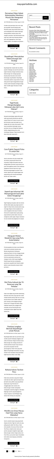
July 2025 (31, 79)
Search (30, 15)
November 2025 (32, 74)
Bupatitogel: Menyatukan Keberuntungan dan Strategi (14, 59)
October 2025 (32, 75)
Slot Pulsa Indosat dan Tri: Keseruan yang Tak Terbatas (14, 284)
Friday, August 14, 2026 (19, 333)
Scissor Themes (22, 456)
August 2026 (32, 63)
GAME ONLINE (14, 10)
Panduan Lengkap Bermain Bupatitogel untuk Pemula (14, 329)
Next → (19, 451)
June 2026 (31, 66)
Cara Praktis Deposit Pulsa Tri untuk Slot (38, 37)
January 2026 (32, 71)
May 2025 (31, 81)
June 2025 (31, 80)
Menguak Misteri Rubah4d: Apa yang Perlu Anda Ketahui (14, 238)
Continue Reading (13, 45)
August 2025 (32, 77)
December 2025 (32, 73)
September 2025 (33, 76)
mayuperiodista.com (27, 4)
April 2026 (31, 68)
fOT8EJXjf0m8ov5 (9, 22)
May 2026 (31, 67)
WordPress (37, 456)
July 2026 (31, 64)
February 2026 (32, 70)
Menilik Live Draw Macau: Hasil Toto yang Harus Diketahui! (14, 413)
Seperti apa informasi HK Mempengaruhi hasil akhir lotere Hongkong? (14, 194)
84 (15, 451)
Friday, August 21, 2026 (19, 22)
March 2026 (32, 69)
